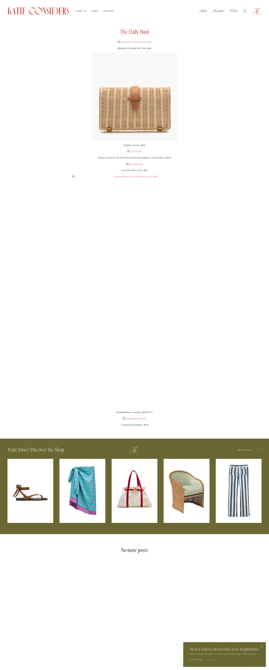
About (203, 11)
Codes (94, 11)
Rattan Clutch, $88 (134, 145)
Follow (233, 11)
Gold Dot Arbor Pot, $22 (134, 170)
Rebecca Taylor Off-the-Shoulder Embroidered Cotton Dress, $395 (134, 158)
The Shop (108, 11)
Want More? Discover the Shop (35, 450)
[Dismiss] (262, 646)
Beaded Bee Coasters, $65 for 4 (134, 412)
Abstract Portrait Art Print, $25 (134, 48)
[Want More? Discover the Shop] (134, 449)
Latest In (80, 11)
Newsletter (218, 11)
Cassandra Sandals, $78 (134, 425)
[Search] (245, 11)
